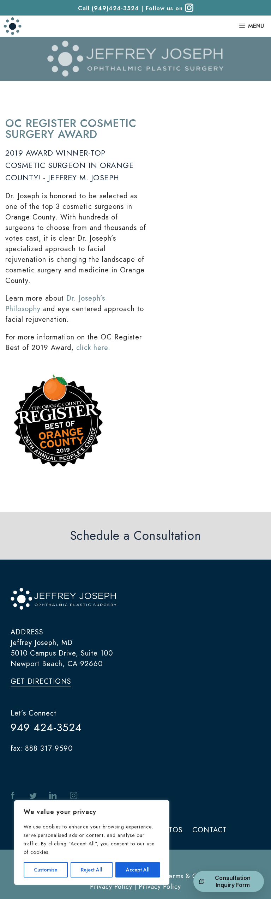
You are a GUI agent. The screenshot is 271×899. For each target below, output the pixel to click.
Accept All (138, 869)
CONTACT (209, 830)
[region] (91, 842)
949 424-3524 (46, 727)
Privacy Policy (160, 886)
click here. (93, 348)
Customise (45, 869)
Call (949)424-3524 (108, 8)
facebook (14, 795)
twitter (33, 795)
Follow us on (165, 8)
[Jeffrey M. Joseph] (13, 26)
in (53, 795)
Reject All (91, 869)
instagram (73, 795)
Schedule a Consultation (135, 535)
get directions (41, 681)
